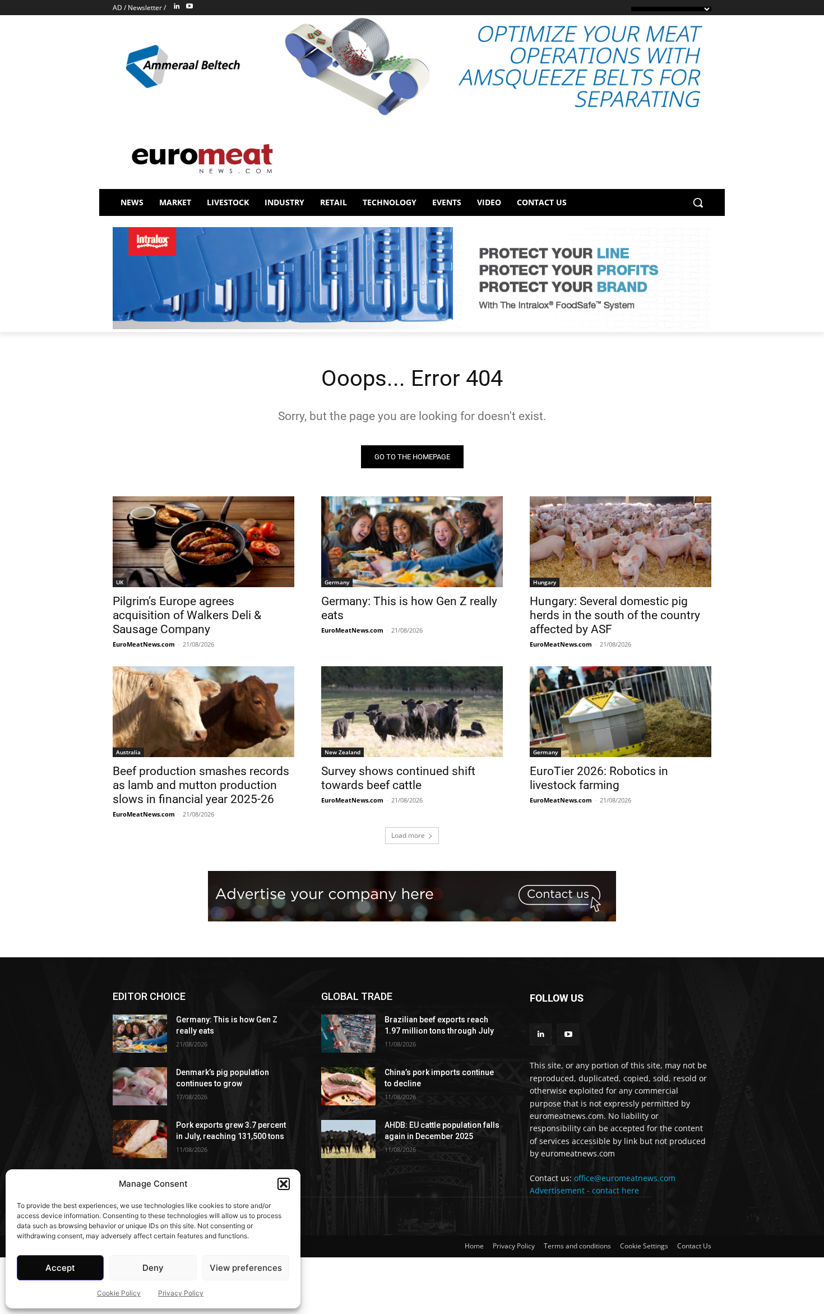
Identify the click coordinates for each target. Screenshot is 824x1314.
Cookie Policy (119, 1293)
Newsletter (145, 7)
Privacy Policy (180, 1293)
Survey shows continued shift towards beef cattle (398, 778)
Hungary (544, 582)
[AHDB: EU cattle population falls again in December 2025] (348, 1139)
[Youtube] (189, 7)
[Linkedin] (177, 7)
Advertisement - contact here (584, 1190)
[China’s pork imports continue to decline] (348, 1086)
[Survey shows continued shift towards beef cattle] (412, 711)
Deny (153, 1267)
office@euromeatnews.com (624, 1178)
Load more (408, 835)
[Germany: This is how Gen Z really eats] (412, 541)
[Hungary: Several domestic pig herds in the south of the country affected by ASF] (620, 541)
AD (117, 7)
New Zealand (342, 752)
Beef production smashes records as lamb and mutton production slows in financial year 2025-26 (201, 785)
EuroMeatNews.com (144, 644)
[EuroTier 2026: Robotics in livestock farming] (620, 711)
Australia (128, 752)
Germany (337, 582)
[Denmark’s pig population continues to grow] (140, 1086)
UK (119, 582)
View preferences (246, 1267)
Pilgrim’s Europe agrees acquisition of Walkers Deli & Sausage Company (187, 615)
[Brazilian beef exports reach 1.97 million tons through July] (348, 1034)
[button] (283, 1183)
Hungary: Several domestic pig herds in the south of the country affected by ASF (615, 615)
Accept (60, 1267)
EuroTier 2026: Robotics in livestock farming (599, 778)
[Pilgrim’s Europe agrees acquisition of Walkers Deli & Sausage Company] (203, 541)
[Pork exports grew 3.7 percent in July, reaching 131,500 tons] (140, 1139)
